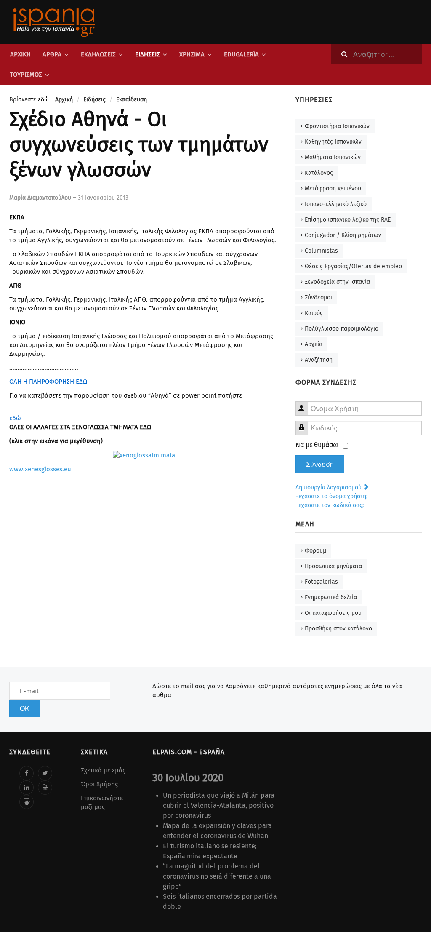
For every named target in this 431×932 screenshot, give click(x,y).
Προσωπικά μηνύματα (333, 566)
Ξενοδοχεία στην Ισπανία (337, 282)
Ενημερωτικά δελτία (331, 597)
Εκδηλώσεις (98, 54)
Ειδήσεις (147, 54)
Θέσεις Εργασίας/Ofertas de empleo (353, 266)
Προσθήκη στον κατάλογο (338, 628)
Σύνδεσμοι (318, 297)
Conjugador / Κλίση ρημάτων (343, 235)
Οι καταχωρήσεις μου (333, 613)
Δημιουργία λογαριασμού (329, 487)
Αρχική (20, 54)
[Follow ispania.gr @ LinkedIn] (26, 787)
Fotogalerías (321, 581)
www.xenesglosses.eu (40, 469)
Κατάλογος (319, 172)
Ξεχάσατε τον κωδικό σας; (329, 505)
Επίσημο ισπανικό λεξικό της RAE (348, 219)
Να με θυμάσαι (317, 445)
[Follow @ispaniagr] (45, 773)
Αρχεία (313, 344)
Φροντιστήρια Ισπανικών (337, 126)
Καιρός (314, 313)
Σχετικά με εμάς (103, 770)
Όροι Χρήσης (99, 784)
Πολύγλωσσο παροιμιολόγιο (341, 328)
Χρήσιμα (192, 54)
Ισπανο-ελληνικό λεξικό (336, 204)
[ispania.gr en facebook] (26, 773)
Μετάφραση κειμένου (333, 188)
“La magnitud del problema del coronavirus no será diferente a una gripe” (217, 876)
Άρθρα (52, 54)
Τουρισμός (26, 74)
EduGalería (241, 54)
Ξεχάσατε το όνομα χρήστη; (331, 496)
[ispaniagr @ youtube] (45, 787)
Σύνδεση (320, 464)
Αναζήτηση (319, 359)
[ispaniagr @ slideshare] (26, 802)
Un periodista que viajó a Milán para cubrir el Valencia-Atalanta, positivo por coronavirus (218, 805)
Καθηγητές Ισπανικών (333, 141)
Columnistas (321, 250)
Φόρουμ (315, 550)
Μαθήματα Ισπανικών (333, 157)
